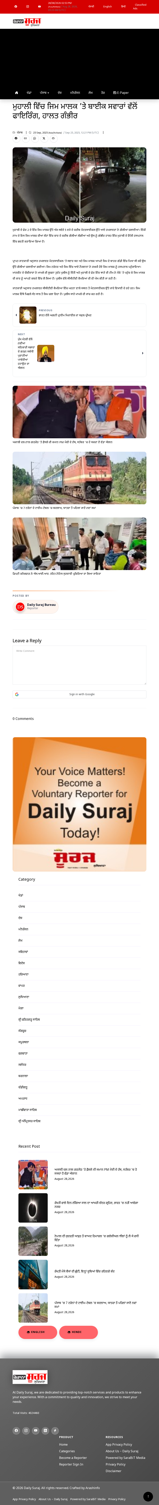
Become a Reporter (73, 1458)
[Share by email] (26, 139)
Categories (67, 1452)
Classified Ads (139, 7)
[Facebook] (16, 7)
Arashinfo (93, 1488)
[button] (79, 694)
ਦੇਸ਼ (60, 93)
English (107, 6)
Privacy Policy (115, 1465)
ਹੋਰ (103, 93)
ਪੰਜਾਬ (43, 93)
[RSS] (45, 1431)
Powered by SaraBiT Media (125, 1458)
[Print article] (54, 139)
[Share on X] (44, 139)
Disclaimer (113, 1471)
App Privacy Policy (119, 1445)
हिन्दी (123, 6)
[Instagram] (27, 7)
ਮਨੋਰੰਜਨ (75, 93)
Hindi (77, 1332)
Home (63, 1445)
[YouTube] (39, 7)
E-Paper (122, 93)
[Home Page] (27, 21)
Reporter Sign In (71, 1465)
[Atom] (55, 1431)
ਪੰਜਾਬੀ (91, 6)
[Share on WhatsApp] (35, 139)
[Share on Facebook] (16, 139)
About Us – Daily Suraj (122, 1452)
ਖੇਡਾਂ (29, 93)
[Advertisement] (79, 58)
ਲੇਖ (91, 93)
